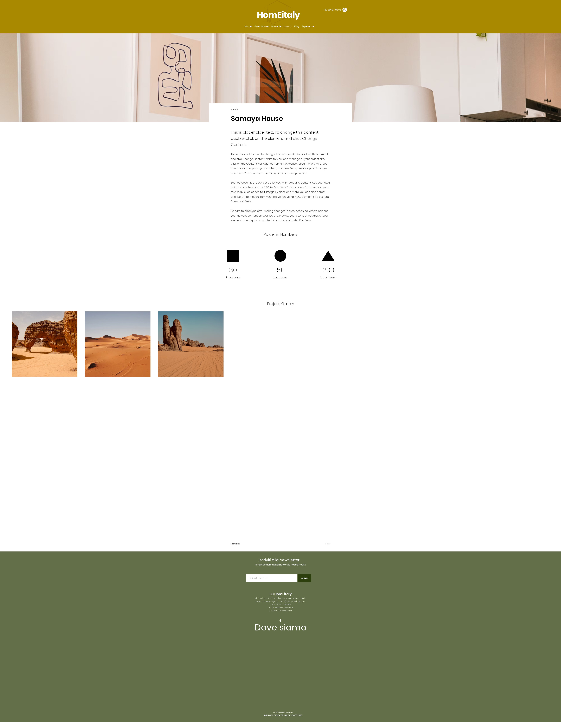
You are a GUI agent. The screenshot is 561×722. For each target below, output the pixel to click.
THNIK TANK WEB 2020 (292, 715)
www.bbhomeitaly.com (267, 601)
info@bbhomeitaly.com (293, 601)
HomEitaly (279, 15)
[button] (261, 26)
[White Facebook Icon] (280, 620)
